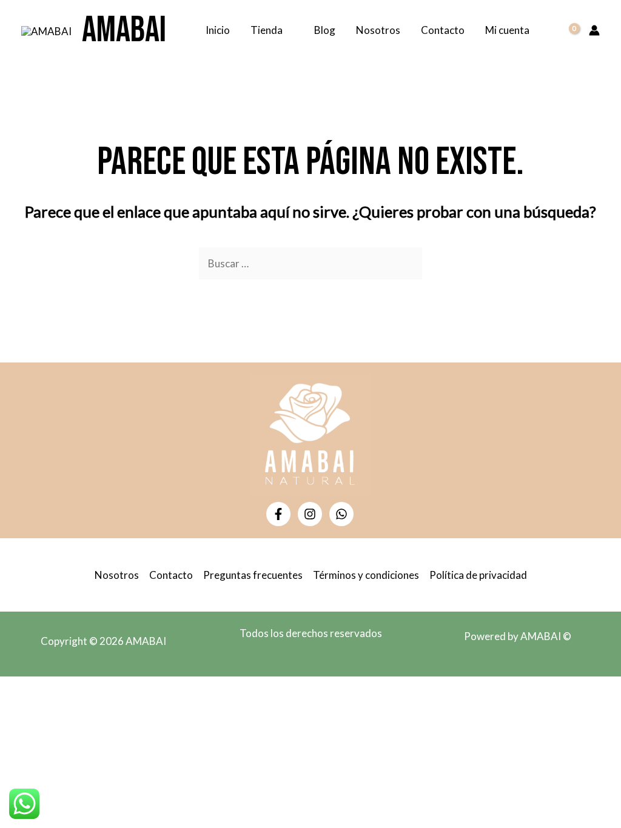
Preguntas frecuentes (253, 575)
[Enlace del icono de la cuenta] (594, 30)
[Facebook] (278, 514)
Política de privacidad (478, 575)
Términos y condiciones (366, 575)
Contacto (443, 30)
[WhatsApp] (341, 514)
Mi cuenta (507, 30)
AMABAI (124, 30)
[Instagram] (310, 514)
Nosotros (378, 30)
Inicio (218, 30)
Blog (324, 30)
